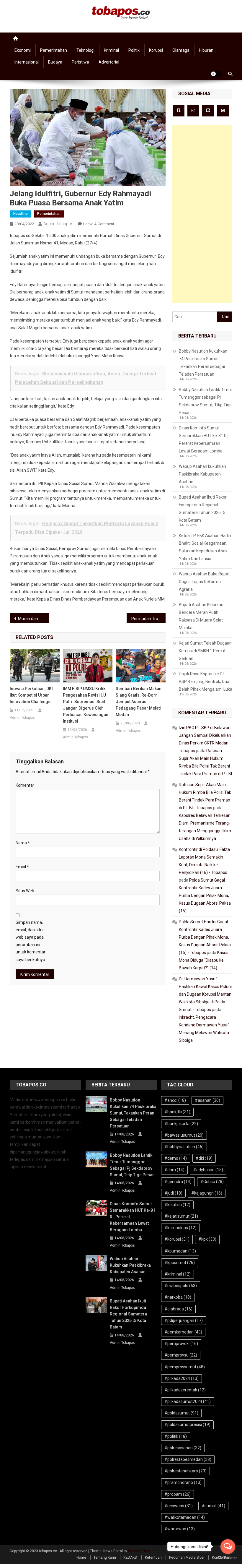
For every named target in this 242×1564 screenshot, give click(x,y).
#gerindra (178, 1181)
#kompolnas (180, 1227)
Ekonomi (22, 50)
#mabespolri (180, 1285)
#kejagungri (206, 1193)
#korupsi (176, 1239)
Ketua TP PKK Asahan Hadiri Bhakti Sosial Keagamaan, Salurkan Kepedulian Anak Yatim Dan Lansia (205, 547)
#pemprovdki (181, 1343)
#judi (173, 1193)
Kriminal (111, 50)
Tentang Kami (105, 1557)
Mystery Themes (142, 1551)
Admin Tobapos (58, 223)
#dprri (174, 1169)
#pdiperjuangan (183, 1320)
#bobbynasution (184, 1146)
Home (81, 1557)
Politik (134, 50)
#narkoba (177, 1297)
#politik (175, 1436)
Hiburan (206, 50)
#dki (204, 1158)
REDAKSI (130, 1557)
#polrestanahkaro (185, 1471)
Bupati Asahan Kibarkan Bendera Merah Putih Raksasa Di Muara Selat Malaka (201, 616)
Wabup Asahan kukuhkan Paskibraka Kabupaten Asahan (202, 474)
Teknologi (85, 50)
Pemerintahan (53, 50)
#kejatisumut (181, 1216)
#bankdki (177, 1111)
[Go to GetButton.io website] (227, 1558)
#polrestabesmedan (187, 1459)
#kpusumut (179, 1262)
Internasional (26, 62)
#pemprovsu (180, 1355)
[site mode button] (216, 74)
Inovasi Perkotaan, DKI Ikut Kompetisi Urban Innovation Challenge (31, 695)
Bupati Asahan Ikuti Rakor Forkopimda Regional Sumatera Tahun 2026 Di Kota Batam (203, 509)
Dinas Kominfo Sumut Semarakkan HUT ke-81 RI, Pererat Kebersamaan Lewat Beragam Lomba (203, 439)
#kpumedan (180, 1251)
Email (22, 866)
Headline (20, 214)
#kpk (207, 1239)
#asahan (207, 1100)
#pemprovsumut (184, 1367)
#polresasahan (182, 1447)
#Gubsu (212, 1181)
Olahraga (180, 50)
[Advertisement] (202, 214)
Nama (23, 843)
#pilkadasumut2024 (187, 1401)
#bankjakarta (181, 1123)
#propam (177, 1494)
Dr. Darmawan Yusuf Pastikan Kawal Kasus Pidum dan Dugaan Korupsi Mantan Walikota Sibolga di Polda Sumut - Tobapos (205, 994)
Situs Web (25, 890)
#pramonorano (183, 1482)
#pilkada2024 (181, 1378)
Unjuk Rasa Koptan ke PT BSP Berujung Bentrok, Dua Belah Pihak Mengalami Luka (205, 681)
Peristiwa (80, 62)
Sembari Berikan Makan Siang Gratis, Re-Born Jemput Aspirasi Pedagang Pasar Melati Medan (138, 701)
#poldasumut (181, 1413)
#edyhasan (208, 1169)
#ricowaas (178, 1505)
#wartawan (179, 1528)
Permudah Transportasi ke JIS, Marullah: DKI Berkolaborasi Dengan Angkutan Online (148, 618)
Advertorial (109, 62)
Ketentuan (153, 1557)
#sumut (213, 1505)
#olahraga (178, 1309)
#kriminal (177, 1274)
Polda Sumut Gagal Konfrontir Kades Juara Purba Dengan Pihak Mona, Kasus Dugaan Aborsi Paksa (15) (205, 895)
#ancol (175, 1100)
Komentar (25, 785)
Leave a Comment (98, 224)
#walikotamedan (184, 1517)
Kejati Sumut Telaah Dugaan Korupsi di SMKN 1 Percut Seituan (205, 651)
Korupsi (156, 50)
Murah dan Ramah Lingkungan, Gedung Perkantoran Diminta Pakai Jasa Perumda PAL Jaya (33, 618)
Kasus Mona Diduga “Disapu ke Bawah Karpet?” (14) (203, 960)
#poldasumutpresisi (187, 1424)
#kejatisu (177, 1204)
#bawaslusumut (184, 1135)
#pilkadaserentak (185, 1390)
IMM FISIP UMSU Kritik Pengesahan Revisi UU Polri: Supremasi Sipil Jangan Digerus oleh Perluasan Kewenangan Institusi (85, 704)
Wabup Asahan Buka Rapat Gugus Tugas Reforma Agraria (204, 582)
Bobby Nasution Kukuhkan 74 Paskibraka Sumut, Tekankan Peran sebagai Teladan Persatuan (203, 363)
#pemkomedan (183, 1332)
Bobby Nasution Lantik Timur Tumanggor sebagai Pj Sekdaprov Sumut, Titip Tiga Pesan (205, 401)
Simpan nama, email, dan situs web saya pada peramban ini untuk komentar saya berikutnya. (31, 941)
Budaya (55, 62)
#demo (175, 1158)
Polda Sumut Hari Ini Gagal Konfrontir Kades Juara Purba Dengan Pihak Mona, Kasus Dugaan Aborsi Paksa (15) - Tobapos (205, 937)
